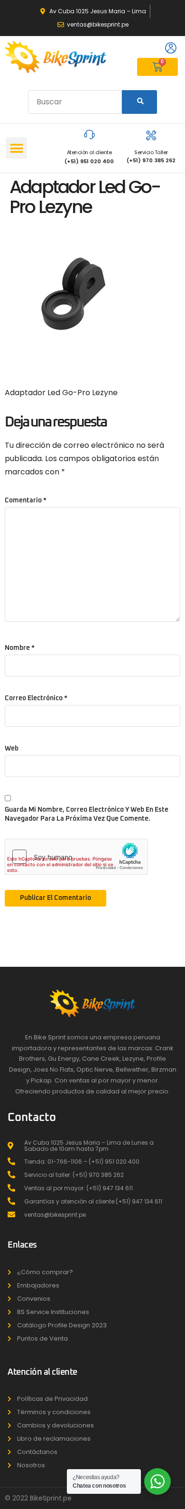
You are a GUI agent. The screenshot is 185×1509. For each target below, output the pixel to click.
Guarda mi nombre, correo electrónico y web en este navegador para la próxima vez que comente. (86, 814)
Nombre (20, 648)
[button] (16, 148)
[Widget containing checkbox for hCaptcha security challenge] (76, 857)
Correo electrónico (36, 698)
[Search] (139, 102)
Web (11, 748)
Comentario (25, 500)
